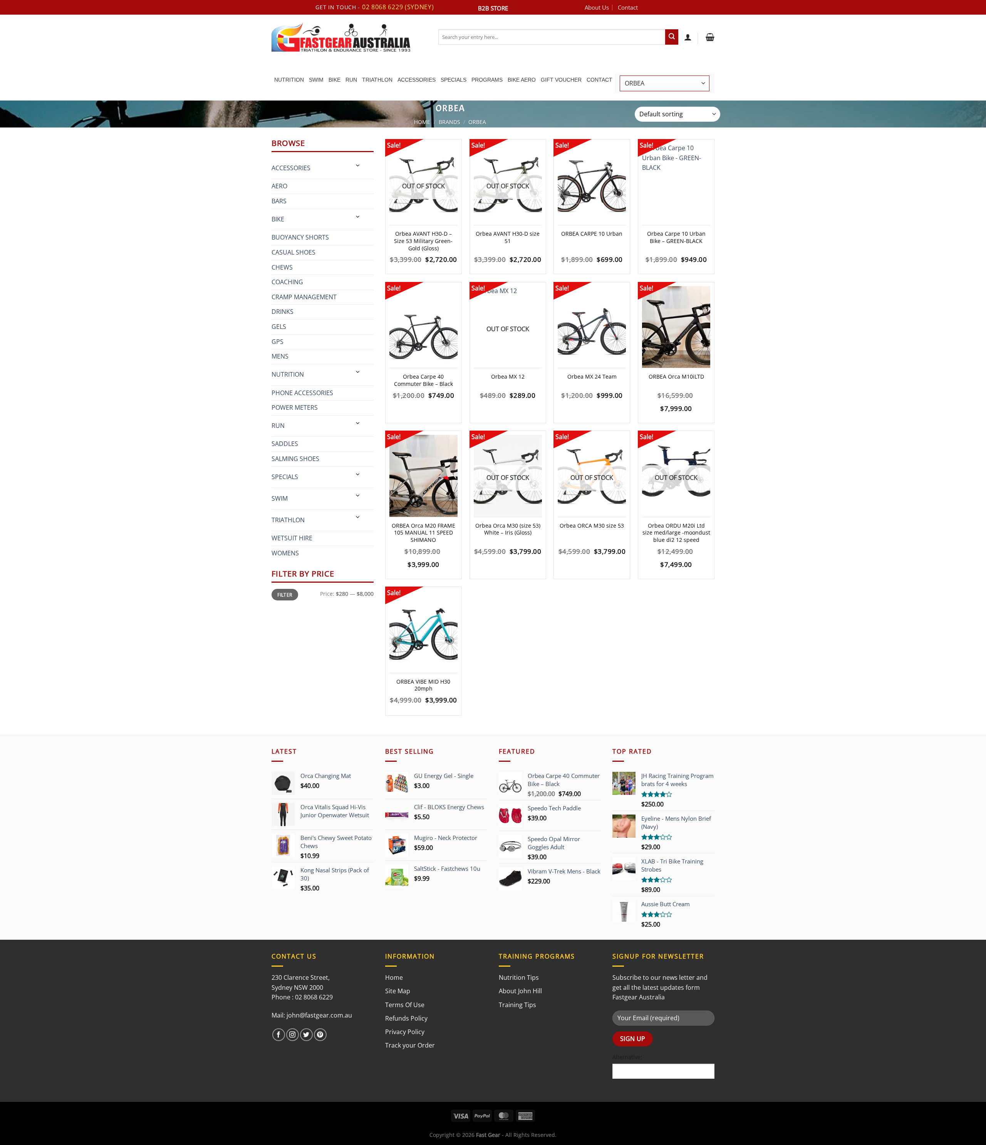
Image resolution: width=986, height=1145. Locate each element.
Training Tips (517, 1005)
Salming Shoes (295, 458)
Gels (279, 326)
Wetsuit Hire (292, 538)
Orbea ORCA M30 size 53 (592, 525)
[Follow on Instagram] (292, 1034)
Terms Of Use (404, 1005)
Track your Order (410, 1045)
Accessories (416, 80)
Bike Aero (522, 80)
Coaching (287, 282)
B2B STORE (493, 8)
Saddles (285, 443)
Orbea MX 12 (508, 376)
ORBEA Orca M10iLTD (676, 376)
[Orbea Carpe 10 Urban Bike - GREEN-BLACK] (676, 184)
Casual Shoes (293, 252)
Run (351, 80)
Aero (279, 186)
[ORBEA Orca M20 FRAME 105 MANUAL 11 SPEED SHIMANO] (423, 475)
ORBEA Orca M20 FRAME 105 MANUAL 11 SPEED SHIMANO (423, 532)
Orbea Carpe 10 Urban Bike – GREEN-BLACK (676, 237)
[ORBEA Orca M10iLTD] (676, 327)
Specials (453, 80)
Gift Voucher (561, 80)
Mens (280, 356)
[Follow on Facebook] (278, 1034)
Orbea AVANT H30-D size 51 (508, 237)
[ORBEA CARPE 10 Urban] (592, 184)
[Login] (688, 36)
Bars (279, 201)
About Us (597, 7)
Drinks (282, 311)
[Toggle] (358, 165)
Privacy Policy (404, 1032)
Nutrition (289, 80)
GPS (277, 341)
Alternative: (627, 1057)
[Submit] (671, 37)
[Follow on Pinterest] (320, 1034)
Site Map (397, 991)
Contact (628, 7)
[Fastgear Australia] (349, 37)
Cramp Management (304, 297)
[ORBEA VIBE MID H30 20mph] (423, 631)
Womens (285, 553)
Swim (316, 80)
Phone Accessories (302, 393)
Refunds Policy (406, 1018)
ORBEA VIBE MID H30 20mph (423, 685)
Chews (282, 267)
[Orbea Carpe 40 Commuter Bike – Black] (423, 327)
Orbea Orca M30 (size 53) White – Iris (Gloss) (507, 529)
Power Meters (295, 407)
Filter (284, 595)
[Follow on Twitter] (306, 1034)
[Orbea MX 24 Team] (592, 327)
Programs (487, 80)
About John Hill (520, 991)
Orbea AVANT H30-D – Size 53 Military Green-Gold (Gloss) (423, 240)
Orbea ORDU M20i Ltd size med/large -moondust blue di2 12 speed (676, 532)
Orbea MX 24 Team (592, 376)
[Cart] (709, 36)
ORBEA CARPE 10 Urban (591, 233)
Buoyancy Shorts (300, 237)
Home (422, 122)
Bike (334, 80)
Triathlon (377, 80)
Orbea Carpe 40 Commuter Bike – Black (423, 380)
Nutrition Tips (519, 977)
